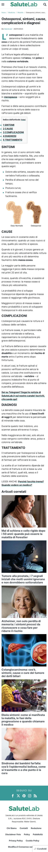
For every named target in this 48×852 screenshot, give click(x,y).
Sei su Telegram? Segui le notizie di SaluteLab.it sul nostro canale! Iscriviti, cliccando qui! (23, 396)
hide (23, 120)
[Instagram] (29, 795)
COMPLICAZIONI (13, 132)
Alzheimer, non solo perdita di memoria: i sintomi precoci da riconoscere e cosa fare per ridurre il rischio (21, 626)
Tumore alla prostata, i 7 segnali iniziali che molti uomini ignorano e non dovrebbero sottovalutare (23, 579)
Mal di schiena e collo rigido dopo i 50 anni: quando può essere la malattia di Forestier (23, 534)
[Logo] (24, 4)
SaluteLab (8, 29)
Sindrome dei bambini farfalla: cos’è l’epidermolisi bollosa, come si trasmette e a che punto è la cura (24, 768)
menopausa (10, 97)
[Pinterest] (24, 795)
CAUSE (8, 128)
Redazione (36, 828)
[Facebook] (12, 795)
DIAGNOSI (9, 136)
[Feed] (35, 795)
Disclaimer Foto (13, 834)
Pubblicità (38, 834)
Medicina (11, 12)
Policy (27, 834)
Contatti (24, 828)
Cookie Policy (32, 840)
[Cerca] (44, 4)
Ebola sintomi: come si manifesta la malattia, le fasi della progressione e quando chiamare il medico (23, 719)
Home (4, 12)
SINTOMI (8, 125)
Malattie (20, 12)
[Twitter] (18, 795)
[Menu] (3, 4)
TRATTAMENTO (12, 139)
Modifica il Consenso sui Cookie (24, 847)
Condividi (41, 848)
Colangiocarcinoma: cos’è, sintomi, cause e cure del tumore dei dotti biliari (23, 673)
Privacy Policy (16, 840)
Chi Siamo (12, 828)
